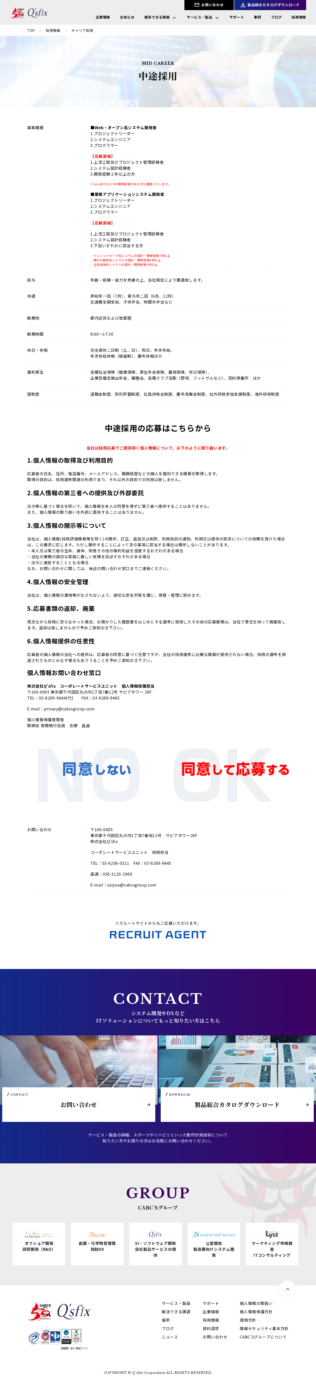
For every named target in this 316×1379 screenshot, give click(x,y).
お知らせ (127, 17)
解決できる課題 (157, 17)
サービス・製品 (199, 17)
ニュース (170, 1337)
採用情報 (299, 17)
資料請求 (211, 1328)
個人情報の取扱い (256, 1303)
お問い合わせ (212, 4)
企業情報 (103, 17)
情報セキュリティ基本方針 (264, 1328)
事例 (257, 17)
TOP (31, 30)
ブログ (276, 17)
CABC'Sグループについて (263, 1337)
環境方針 (248, 1320)
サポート (237, 17)
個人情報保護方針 (256, 1312)
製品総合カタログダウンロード (273, 4)
